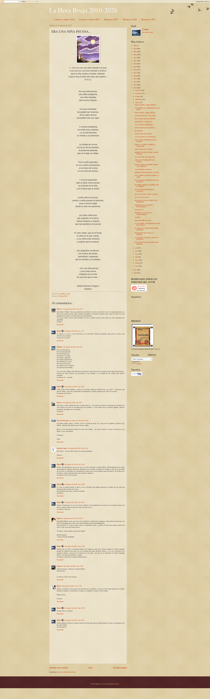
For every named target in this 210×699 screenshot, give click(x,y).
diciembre (138, 90)
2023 (135, 54)
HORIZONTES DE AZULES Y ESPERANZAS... (144, 206)
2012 (135, 88)
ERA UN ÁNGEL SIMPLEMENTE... (146, 105)
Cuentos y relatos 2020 (89, 19)
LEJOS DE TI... (140, 210)
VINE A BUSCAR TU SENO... (144, 149)
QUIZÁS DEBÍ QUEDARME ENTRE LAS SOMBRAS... (146, 165)
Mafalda (59, 347)
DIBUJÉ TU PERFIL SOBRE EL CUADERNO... (145, 145)
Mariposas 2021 (148, 19)
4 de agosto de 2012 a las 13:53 (78, 448)
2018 (135, 70)
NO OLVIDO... (139, 131)
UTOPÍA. (138, 217)
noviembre (138, 93)
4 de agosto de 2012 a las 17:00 (73, 566)
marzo (137, 260)
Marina (59, 402)
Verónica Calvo (62, 448)
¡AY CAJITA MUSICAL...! (143, 197)
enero (137, 266)
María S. (59, 309)
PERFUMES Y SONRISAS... (144, 122)
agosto (137, 102)
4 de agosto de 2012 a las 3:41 (72, 347)
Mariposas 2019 (111, 19)
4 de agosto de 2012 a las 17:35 (71, 586)
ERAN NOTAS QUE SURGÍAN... (145, 128)
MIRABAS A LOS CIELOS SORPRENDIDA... (143, 213)
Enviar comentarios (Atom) (66, 672)
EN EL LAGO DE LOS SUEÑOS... (146, 119)
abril (136, 257)
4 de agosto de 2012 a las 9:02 (78, 420)
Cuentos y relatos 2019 (64, 19)
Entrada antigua (120, 668)
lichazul (59, 566)
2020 (135, 64)
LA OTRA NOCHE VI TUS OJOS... (146, 116)
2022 (135, 58)
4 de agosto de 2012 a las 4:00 (74, 386)
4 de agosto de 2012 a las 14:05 (74, 484)
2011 (135, 270)
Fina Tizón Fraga (62, 420)
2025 (135, 48)
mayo (137, 254)
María (58, 586)
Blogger (116, 684)
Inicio (90, 668)
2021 (135, 60)
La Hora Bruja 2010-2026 (83, 10)
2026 (135, 45)
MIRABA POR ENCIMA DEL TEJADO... (147, 172)
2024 (135, 51)
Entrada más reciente (58, 668)
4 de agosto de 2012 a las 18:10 (74, 608)
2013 (135, 85)
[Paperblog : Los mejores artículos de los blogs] (136, 375)
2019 (135, 67)
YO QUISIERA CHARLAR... (143, 169)
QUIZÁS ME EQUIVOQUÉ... (144, 134)
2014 (135, 82)
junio (137, 251)
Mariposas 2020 (130, 19)
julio (136, 248)
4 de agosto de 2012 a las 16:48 (74, 546)
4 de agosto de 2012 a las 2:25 (74, 331)
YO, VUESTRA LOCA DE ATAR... (145, 157)
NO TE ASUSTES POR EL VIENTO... (147, 194)
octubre (137, 96)
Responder (60, 324)
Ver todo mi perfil (147, 32)
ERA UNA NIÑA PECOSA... (143, 220)
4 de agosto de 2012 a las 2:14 (73, 309)
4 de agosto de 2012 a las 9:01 (72, 402)
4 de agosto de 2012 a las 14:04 (74, 464)
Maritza (59, 518)
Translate (139, 364)
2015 (135, 79)
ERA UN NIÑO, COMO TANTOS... (146, 113)
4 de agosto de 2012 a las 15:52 (72, 518)
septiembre (139, 99)
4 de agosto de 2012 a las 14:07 (74, 502)
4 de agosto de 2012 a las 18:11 (74, 620)
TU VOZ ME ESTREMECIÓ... (144, 125)
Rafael (59, 331)
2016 (135, 76)
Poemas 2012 (62, 296)
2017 (135, 73)
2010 (135, 273)
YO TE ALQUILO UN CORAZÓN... (146, 137)
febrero (137, 263)
